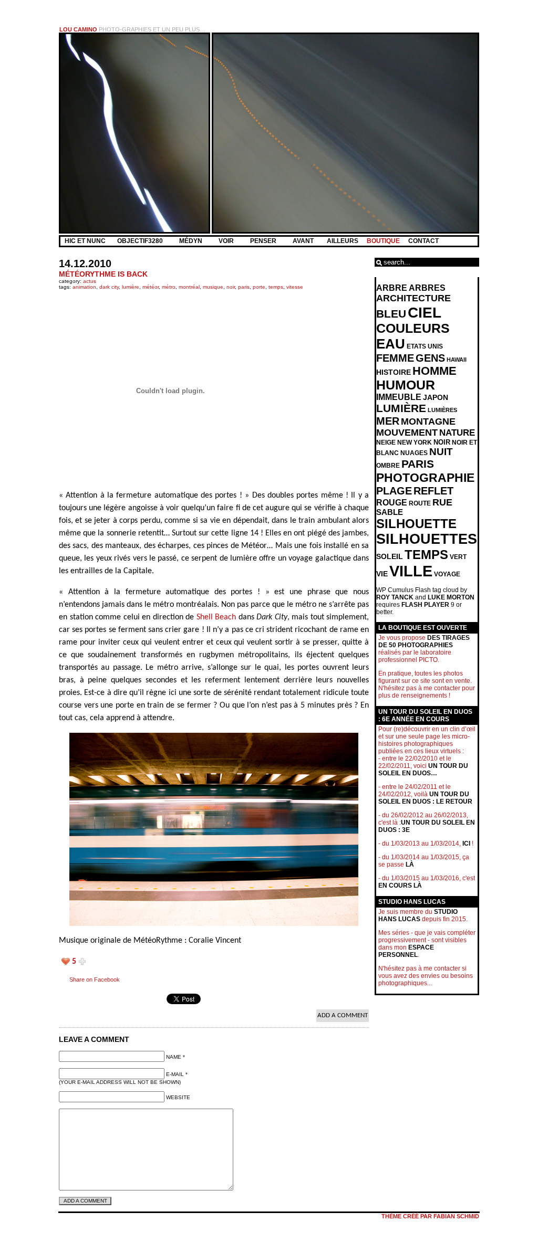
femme (395, 358)
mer (387, 421)
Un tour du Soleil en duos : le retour (425, 798)
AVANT (303, 241)
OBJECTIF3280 (141, 241)
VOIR (227, 241)
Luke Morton (451, 597)
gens (430, 358)
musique (213, 287)
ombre (388, 465)
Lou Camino (78, 29)
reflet (433, 491)
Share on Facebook (94, 979)
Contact (423, 241)
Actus (89, 281)
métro (168, 287)
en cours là (400, 885)
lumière (130, 287)
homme (434, 370)
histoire (393, 372)
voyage (447, 574)
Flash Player (425, 604)
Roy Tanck (394, 597)
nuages (414, 453)
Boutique (383, 241)
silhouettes (426, 539)
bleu (391, 314)
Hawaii (457, 359)
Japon (435, 397)
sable (389, 512)
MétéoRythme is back (103, 274)
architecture (413, 298)
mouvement (407, 432)
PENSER (264, 241)
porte (259, 287)
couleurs (413, 328)
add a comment (342, 1015)
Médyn (191, 241)
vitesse (294, 287)
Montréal (189, 287)
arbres (427, 287)
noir (230, 287)
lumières (442, 410)
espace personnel (406, 951)
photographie (425, 477)
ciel (424, 312)
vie (382, 574)
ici (466, 843)
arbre (391, 287)
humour (405, 385)
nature (457, 433)
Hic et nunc (85, 241)
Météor (150, 287)
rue (442, 502)
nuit (441, 451)
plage (394, 491)
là (410, 864)
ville (410, 570)
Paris (244, 287)
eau (390, 344)
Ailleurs (342, 241)
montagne (428, 421)
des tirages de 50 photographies (424, 641)
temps (275, 287)
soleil (389, 556)
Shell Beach (216, 617)
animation (84, 287)
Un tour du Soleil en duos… (423, 769)
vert (458, 557)
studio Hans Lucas (418, 915)
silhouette (416, 524)
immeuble (398, 397)
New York (414, 442)
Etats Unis (425, 346)
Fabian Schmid (456, 1216)
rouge (391, 502)
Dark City (109, 287)
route (420, 503)
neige (386, 442)
